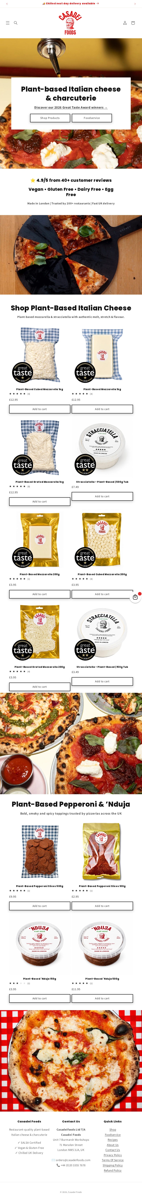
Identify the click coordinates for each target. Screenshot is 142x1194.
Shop (112, 1129)
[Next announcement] (135, 4)
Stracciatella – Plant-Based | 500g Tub (102, 482)
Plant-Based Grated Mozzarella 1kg (40, 482)
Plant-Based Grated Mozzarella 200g (40, 667)
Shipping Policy (113, 1165)
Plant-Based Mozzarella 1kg (102, 389)
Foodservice (92, 118)
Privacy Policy (113, 1155)
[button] (8, 23)
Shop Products (50, 118)
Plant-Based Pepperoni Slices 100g (102, 886)
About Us (113, 1145)
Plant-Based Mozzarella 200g (40, 574)
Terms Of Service (113, 1160)
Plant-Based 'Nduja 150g (39, 979)
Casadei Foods (75, 1192)
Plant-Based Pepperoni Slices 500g (39, 886)
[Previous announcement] (7, 4)
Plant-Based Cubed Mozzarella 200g (102, 574)
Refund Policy (113, 1170)
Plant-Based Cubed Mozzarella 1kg (39, 389)
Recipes (113, 1140)
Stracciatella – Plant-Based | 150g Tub (102, 667)
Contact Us (112, 1150)
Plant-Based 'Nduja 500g (102, 979)
